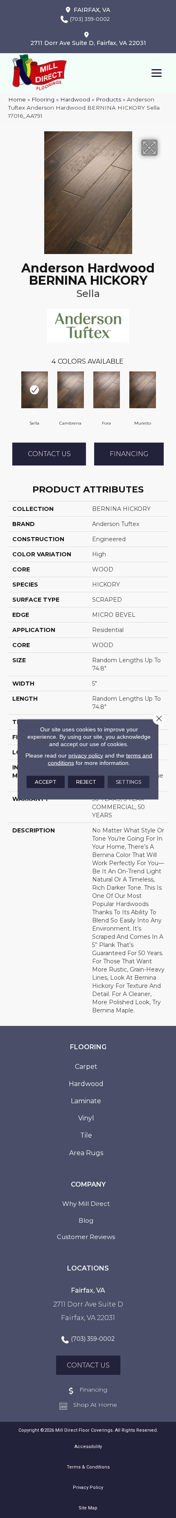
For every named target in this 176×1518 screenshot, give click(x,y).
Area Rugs (86, 1153)
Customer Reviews (86, 1237)
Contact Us (49, 454)
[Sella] (34, 389)
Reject (86, 781)
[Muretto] (142, 389)
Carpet (86, 1066)
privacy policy (85, 755)
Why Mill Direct (86, 1204)
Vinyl (86, 1118)
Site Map (88, 1508)
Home (17, 99)
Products (108, 99)
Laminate (86, 1101)
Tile (86, 1135)
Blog (86, 1220)
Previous (12, 389)
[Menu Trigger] (156, 72)
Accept (45, 781)
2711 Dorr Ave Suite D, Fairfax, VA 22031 (88, 43)
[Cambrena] (70, 389)
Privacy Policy (88, 1487)
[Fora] (106, 389)
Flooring (43, 99)
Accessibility (88, 1446)
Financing (129, 454)
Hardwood (75, 99)
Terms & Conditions (88, 1467)
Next (164, 389)
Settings (128, 781)
